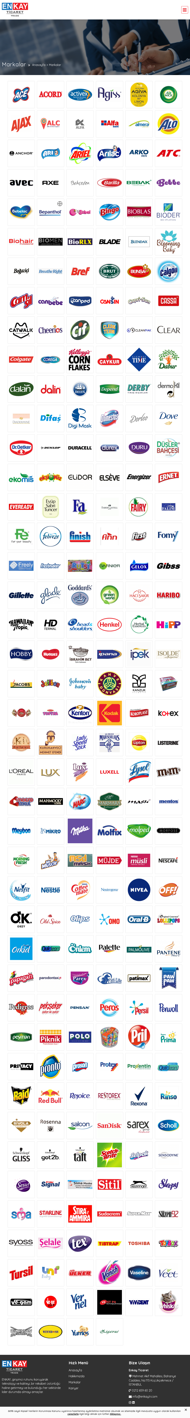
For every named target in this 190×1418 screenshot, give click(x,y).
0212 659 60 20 (142, 1390)
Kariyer (73, 1388)
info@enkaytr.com (144, 1396)
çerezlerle (73, 1414)
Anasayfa (75, 1370)
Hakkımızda (76, 1376)
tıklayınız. (115, 1414)
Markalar (75, 1382)
